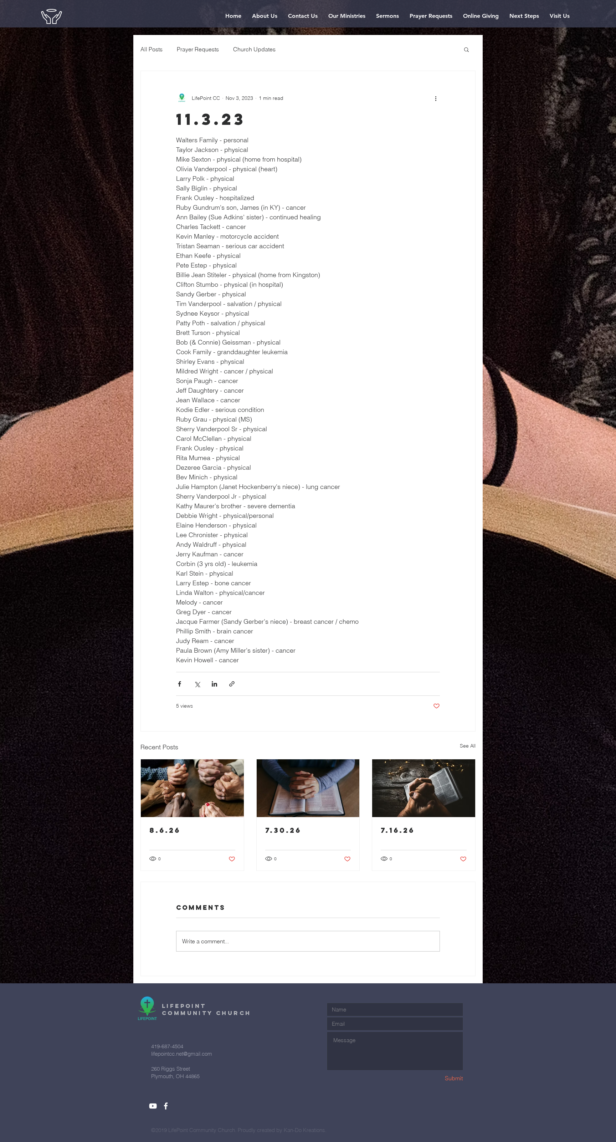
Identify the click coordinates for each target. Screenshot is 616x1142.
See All (468, 746)
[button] (265, 16)
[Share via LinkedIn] (214, 683)
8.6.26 (164, 830)
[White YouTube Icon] (153, 1106)
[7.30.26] (308, 788)
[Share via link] (232, 683)
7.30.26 (283, 830)
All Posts (151, 49)
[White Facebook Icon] (165, 1106)
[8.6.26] (192, 788)
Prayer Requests (198, 49)
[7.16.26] (423, 788)
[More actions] (435, 98)
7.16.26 (398, 830)
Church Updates (254, 49)
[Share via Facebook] (179, 683)
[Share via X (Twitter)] (197, 683)
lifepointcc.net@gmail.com (181, 1053)
